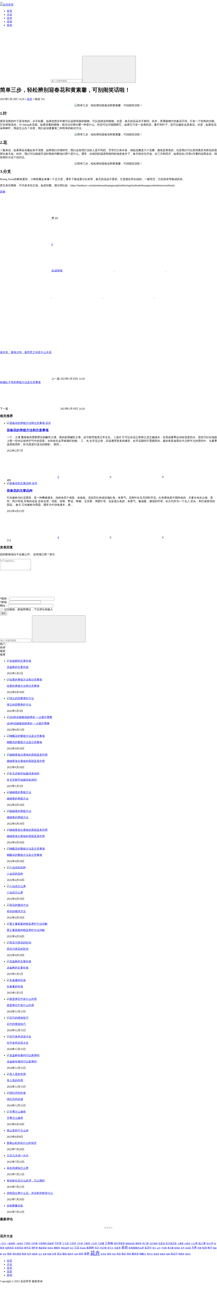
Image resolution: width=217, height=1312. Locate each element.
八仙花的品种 (15, 873)
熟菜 (24, 1254)
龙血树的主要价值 (17, 667)
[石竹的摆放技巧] (17, 1017)
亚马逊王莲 (171, 1243)
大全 (9, 14)
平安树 (164, 1248)
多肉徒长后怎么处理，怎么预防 (26, 1180)
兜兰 (72, 1248)
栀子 (210, 1247)
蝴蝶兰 (143, 1254)
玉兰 (40, 1254)
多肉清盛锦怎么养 (17, 1168)
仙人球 (209, 1243)
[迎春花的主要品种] (19, 483)
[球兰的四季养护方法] (20, 698)
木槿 (199, 1248)
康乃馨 (170, 1248)
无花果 (188, 1248)
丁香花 (27, 1243)
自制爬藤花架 (15, 1205)
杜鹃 (204, 1247)
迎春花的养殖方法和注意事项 (28, 430)
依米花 (50, 1248)
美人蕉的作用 (15, 1080)
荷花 (118, 1254)
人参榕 (180, 1243)
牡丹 (29, 1254)
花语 (9, 21)
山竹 (159, 1248)
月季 (194, 1247)
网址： (4, 605)
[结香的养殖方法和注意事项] (24, 679)
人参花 (187, 1243)
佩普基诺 (43, 1248)
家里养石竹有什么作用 (20, 1005)
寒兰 (154, 1248)
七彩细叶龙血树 (46, 1243)
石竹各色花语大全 (17, 1042)
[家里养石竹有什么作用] (22, 999)
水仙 (4, 1254)
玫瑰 (49, 1254)
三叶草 (80, 1243)
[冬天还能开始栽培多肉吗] (23, 773)
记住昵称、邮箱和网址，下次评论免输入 (28, 609)
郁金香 (156, 1254)
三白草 (94, 1243)
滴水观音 (16, 1254)
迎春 (2, 191)
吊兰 (97, 1248)
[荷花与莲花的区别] (19, 942)
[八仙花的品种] (16, 867)
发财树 (90, 1247)
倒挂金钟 (65, 1248)
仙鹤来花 (9, 1248)
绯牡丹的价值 (15, 1099)
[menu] (1, 2)
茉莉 (109, 1254)
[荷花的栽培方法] (17, 905)
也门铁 (145, 1243)
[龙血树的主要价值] (19, 660)
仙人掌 (202, 1243)
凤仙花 (83, 1248)
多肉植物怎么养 (136, 1248)
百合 (59, 1253)
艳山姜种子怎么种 (17, 1130)
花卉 (9, 18)
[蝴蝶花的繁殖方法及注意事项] (26, 736)
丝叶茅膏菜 (119, 1243)
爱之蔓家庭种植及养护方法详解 (26, 930)
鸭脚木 (181, 1254)
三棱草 (87, 1243)
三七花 (65, 1243)
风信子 (174, 1254)
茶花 (114, 1254)
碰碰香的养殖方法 (17, 798)
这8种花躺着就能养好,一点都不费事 (28, 723)
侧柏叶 (57, 1248)
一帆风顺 (11, 1243)
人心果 (194, 1243)
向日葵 (103, 1248)
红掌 (76, 1254)
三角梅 (109, 1243)
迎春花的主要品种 (20, 490)
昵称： (4, 598)
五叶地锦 (154, 1243)
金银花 (162, 1254)
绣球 (81, 1254)
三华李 (73, 1243)
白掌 (54, 1254)
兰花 (76, 1247)
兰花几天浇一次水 (17, 1155)
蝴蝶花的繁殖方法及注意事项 (24, 742)
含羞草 (117, 1248)
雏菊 (168, 1254)
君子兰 (110, 1248)
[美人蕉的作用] (16, 1074)
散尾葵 (177, 1248)
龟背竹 (188, 1254)
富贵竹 (148, 1247)
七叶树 (34, 1243)
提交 (3, 613)
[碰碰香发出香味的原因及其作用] (27, 754)
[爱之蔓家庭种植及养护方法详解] (27, 923)
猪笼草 (35, 1254)
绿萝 (87, 1253)
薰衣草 (135, 1254)
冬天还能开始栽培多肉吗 (22, 779)
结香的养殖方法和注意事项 (23, 685)
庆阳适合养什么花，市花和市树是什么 (30, 1193)
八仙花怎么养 (15, 892)
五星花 (161, 1243)
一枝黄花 (19, 1243)
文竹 (183, 1248)
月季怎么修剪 (15, 1118)
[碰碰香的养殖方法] (19, 792)
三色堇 (101, 1243)
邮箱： (4, 602)
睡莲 (64, 1254)
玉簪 (44, 1254)
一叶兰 (3, 1243)
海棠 (9, 1254)
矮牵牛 (70, 1254)
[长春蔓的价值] (16, 980)
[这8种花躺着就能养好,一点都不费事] (29, 717)
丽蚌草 (138, 1243)
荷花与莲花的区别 (17, 948)
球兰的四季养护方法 (19, 704)
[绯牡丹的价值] (16, 1092)
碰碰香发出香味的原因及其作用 (26, 761)
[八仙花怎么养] (16, 886)
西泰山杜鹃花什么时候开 (22, 1143)
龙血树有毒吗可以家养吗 (22, 1061)
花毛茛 (103, 1254)
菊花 (124, 1254)
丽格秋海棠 (130, 1243)
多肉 (9, 25)
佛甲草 (34, 1248)
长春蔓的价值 (15, 986)
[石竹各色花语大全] (19, 1036)
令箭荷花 (19, 1248)
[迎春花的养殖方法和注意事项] (26, 423)
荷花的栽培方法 (16, 911)
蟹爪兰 (150, 1254)
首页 (9, 10)
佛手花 (27, 1248)
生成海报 (57, 270)
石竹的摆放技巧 (16, 1024)
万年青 (58, 1243)
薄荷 (129, 1254)
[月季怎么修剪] (16, 1111)
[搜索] (109, 69)
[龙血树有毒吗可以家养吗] (23, 1055)
